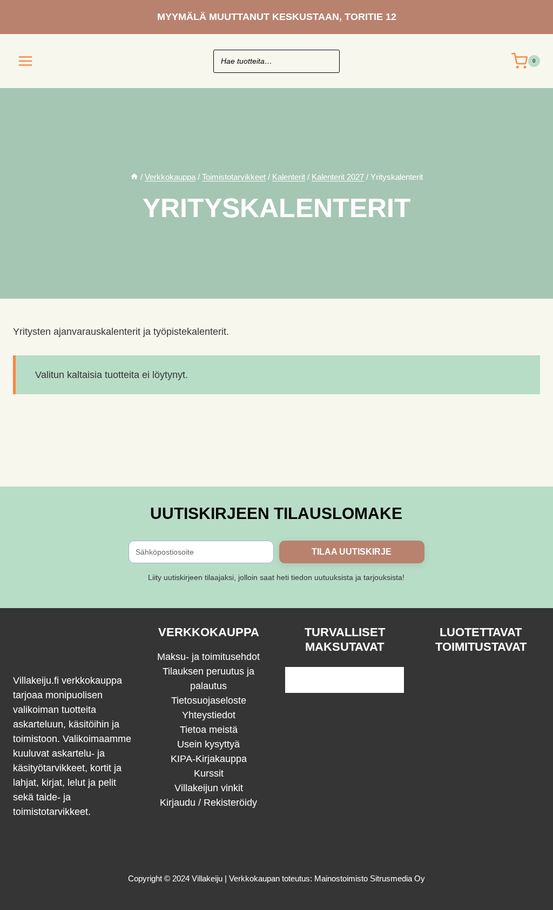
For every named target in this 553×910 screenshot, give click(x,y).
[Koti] (134, 176)
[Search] (326, 61)
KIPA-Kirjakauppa (209, 758)
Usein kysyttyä (208, 744)
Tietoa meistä (209, 729)
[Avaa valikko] (25, 61)
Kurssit (209, 773)
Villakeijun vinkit (208, 788)
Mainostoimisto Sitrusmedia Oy (369, 878)
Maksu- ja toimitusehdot (208, 656)
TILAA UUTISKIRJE (352, 551)
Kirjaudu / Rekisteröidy (208, 802)
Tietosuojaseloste (208, 700)
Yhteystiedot (208, 715)
